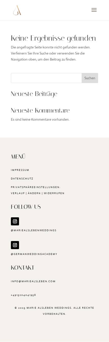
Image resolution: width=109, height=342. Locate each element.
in (12, 281)
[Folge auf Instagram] (15, 221)
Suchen (89, 78)
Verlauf (18, 193)
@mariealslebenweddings (34, 230)
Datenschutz (22, 178)
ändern (34, 193)
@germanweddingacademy (34, 254)
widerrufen (54, 193)
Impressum (20, 170)
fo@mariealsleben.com (35, 281)
